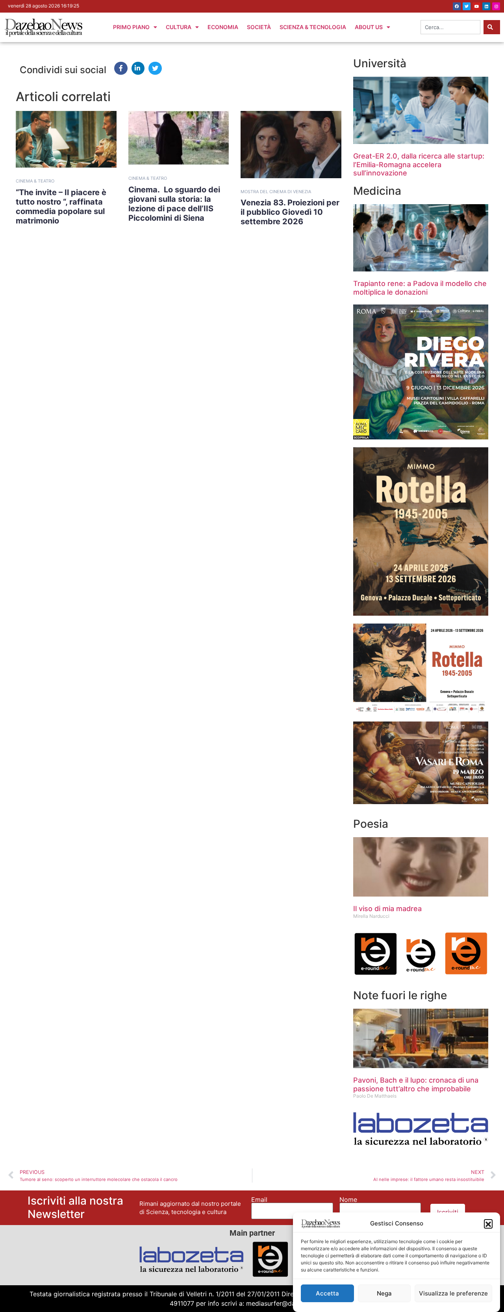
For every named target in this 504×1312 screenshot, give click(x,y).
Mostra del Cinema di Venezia (276, 191)
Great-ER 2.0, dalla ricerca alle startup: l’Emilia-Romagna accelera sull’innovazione (418, 164)
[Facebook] (457, 6)
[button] (488, 1223)
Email (259, 1199)
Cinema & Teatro (35, 181)
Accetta (327, 1293)
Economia (223, 27)
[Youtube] (476, 6)
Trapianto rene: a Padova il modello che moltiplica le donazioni (420, 287)
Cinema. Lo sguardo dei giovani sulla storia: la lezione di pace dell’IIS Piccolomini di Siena (174, 204)
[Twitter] (467, 6)
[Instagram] (496, 6)
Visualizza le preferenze (453, 1293)
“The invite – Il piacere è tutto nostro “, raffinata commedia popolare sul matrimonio (61, 206)
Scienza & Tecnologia (313, 27)
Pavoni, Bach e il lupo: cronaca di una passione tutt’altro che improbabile (415, 1084)
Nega (384, 1293)
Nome (348, 1199)
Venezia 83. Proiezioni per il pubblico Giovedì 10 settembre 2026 (290, 212)
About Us (369, 27)
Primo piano (131, 27)
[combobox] (450, 27)
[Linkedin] (486, 6)
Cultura (178, 27)
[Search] (492, 27)
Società (259, 27)
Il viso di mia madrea (387, 908)
